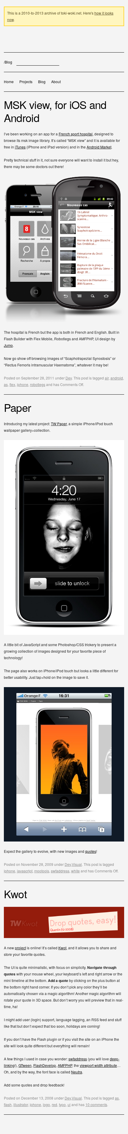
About (56, 81)
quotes (90, 851)
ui (69, 1104)
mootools (41, 870)
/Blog (8, 61)
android (116, 377)
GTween (25, 1065)
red (54, 1104)
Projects (25, 81)
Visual (77, 864)
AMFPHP (65, 1065)
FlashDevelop (44, 1065)
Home (9, 81)
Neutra (76, 1071)
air (107, 377)
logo (46, 1104)
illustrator (20, 1104)
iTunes (20, 146)
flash (8, 1104)
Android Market (99, 146)
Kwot (62, 947)
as (6, 384)
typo (62, 1104)
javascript (24, 870)
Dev (68, 377)
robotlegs (37, 384)
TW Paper (59, 423)
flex (12, 384)
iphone (22, 384)
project (20, 947)
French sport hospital (76, 133)
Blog (42, 81)
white (75, 870)
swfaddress (60, 870)
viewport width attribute (98, 1065)
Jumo (8, 345)
